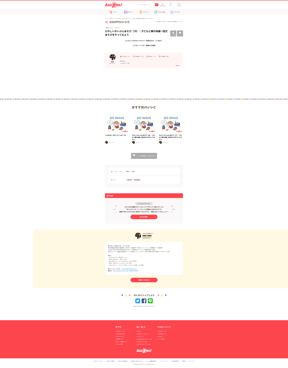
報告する (178, 65)
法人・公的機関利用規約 (151, 361)
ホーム (106, 18)
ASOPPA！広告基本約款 (122, 361)
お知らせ (161, 336)
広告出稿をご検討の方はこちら (137, 361)
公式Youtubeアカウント (143, 344)
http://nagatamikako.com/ (129, 269)
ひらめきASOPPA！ (121, 334)
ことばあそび (123, 63)
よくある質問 (162, 339)
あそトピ (140, 331)
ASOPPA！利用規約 (172, 21)
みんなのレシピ (120, 336)
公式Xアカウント (142, 341)
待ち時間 (137, 180)
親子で (129, 180)
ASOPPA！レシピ (113, 18)
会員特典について (163, 334)
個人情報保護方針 (175, 361)
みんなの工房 (120, 344)
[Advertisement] (128, 83)
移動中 (128, 171)
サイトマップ (191, 361)
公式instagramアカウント (144, 339)
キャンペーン (141, 336)
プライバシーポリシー (164, 361)
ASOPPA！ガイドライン (98, 361)
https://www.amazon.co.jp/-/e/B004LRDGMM (125, 271)
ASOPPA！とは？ (163, 331)
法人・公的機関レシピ (122, 341)
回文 (129, 63)
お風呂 (133, 171)
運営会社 (184, 361)
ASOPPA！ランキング (143, 334)
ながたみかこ (147, 238)
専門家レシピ (120, 339)
